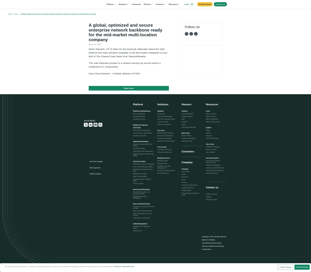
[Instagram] (100, 125)
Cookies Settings (285, 267)
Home (10, 14)
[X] (86, 125)
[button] (193, 4)
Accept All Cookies (302, 267)
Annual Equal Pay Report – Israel (191, 194)
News (16, 14)
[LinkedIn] (91, 125)
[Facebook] (95, 125)
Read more (129, 88)
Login (186, 4)
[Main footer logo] (95, 106)
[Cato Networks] (92, 4)
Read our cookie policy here (124, 266)
